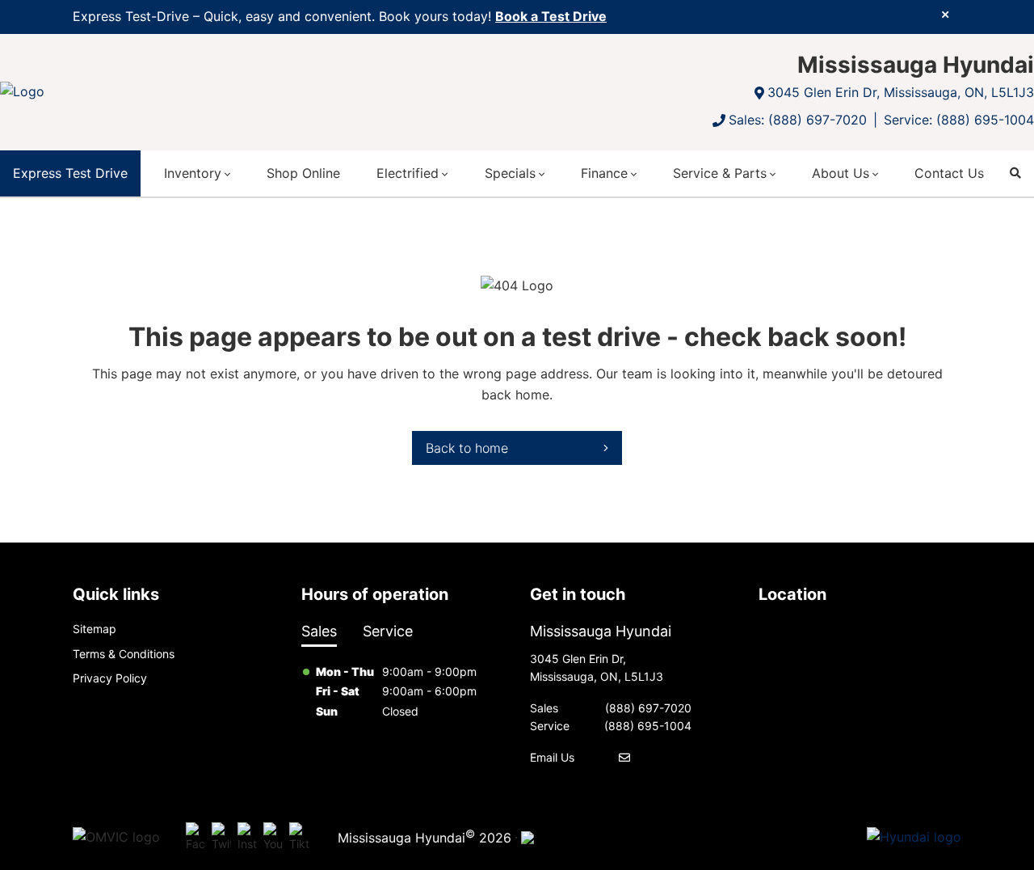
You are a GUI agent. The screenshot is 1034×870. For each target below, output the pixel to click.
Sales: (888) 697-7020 (798, 120)
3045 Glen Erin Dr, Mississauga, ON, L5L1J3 (900, 92)
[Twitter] (221, 837)
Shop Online (303, 173)
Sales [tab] (319, 631)
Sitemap (94, 629)
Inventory (192, 173)
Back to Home (467, 448)
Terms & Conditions (123, 654)
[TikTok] (299, 837)
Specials (510, 173)
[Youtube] (273, 837)
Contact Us (949, 173)
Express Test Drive (70, 173)
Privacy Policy (110, 678)
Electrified (407, 173)
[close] (945, 13)
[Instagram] (247, 837)
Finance (604, 173)
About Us (840, 173)
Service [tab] (388, 631)
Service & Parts (720, 173)
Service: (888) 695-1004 (959, 120)
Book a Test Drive (551, 16)
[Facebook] (195, 837)
